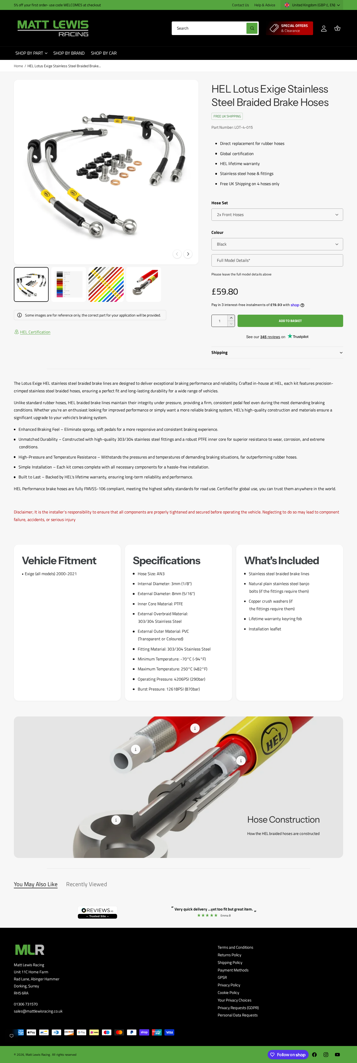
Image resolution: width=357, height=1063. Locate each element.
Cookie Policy (228, 993)
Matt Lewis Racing (38, 1054)
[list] (178, 623)
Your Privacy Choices (234, 1000)
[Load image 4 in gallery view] (143, 284)
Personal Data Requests (238, 1015)
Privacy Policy (229, 985)
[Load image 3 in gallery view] (106, 284)
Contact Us (240, 5)
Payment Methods (233, 970)
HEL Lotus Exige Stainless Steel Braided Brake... (64, 66)
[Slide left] (177, 254)
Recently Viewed (86, 884)
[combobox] (215, 28)
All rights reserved (64, 1054)
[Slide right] (188, 254)
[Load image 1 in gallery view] (31, 284)
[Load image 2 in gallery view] (68, 284)
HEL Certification (35, 332)
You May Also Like (35, 884)
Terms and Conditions (235, 947)
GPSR (222, 977)
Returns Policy (229, 955)
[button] (337, 28)
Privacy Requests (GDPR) (238, 1008)
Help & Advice (264, 5)
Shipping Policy (230, 962)
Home (18, 66)
